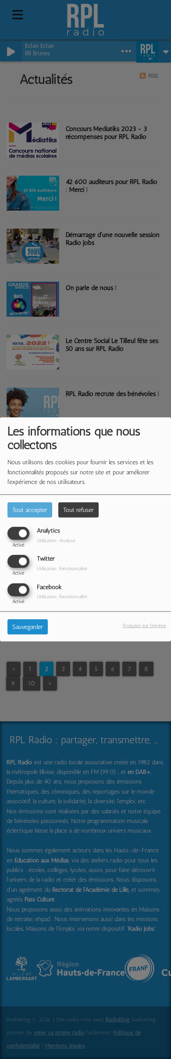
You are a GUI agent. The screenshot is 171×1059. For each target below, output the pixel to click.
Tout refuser (78, 510)
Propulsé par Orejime (144, 625)
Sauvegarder (27, 626)
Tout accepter (29, 510)
